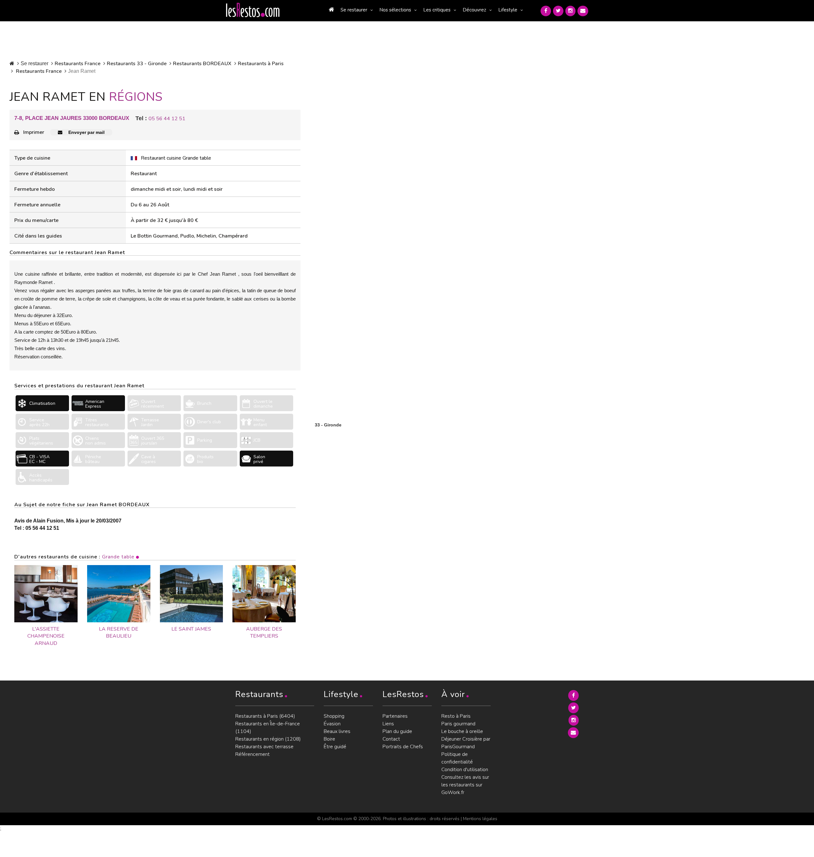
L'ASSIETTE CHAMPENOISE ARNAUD (46, 636)
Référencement (252, 754)
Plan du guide (397, 731)
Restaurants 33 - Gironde (137, 63)
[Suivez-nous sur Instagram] (570, 11)
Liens (388, 723)
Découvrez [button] (474, 10)
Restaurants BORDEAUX (202, 63)
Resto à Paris (456, 716)
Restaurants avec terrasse (264, 746)
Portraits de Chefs (403, 746)
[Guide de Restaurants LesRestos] (253, 10)
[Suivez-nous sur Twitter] (558, 11)
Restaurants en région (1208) (268, 739)
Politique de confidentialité (457, 758)
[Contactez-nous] (582, 11)
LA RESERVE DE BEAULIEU (118, 632)
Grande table (118, 556)
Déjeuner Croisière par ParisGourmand (465, 743)
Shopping (334, 716)
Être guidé (335, 746)
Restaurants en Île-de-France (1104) (267, 727)
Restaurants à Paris (261, 63)
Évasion (332, 723)
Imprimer (33, 132)
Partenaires (395, 716)
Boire (329, 739)
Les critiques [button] (437, 10)
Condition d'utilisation (464, 769)
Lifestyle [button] (507, 10)
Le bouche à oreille (462, 731)
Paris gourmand (458, 723)
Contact (391, 739)
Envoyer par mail (86, 132)
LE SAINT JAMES (191, 628)
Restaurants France (77, 63)
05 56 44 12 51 (166, 118)
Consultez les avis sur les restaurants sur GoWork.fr (465, 785)
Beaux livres (337, 731)
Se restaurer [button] (354, 10)
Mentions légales (480, 819)
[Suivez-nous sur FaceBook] (546, 11)
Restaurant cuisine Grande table (176, 158)
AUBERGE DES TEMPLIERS (264, 632)
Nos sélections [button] (395, 10)
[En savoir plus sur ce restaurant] (46, 593)
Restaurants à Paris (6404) (265, 716)
